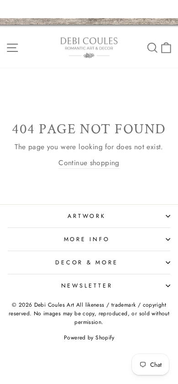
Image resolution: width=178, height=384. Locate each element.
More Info (87, 239)
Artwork (86, 216)
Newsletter (87, 286)
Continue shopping (89, 162)
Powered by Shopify (89, 337)
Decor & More (86, 262)
